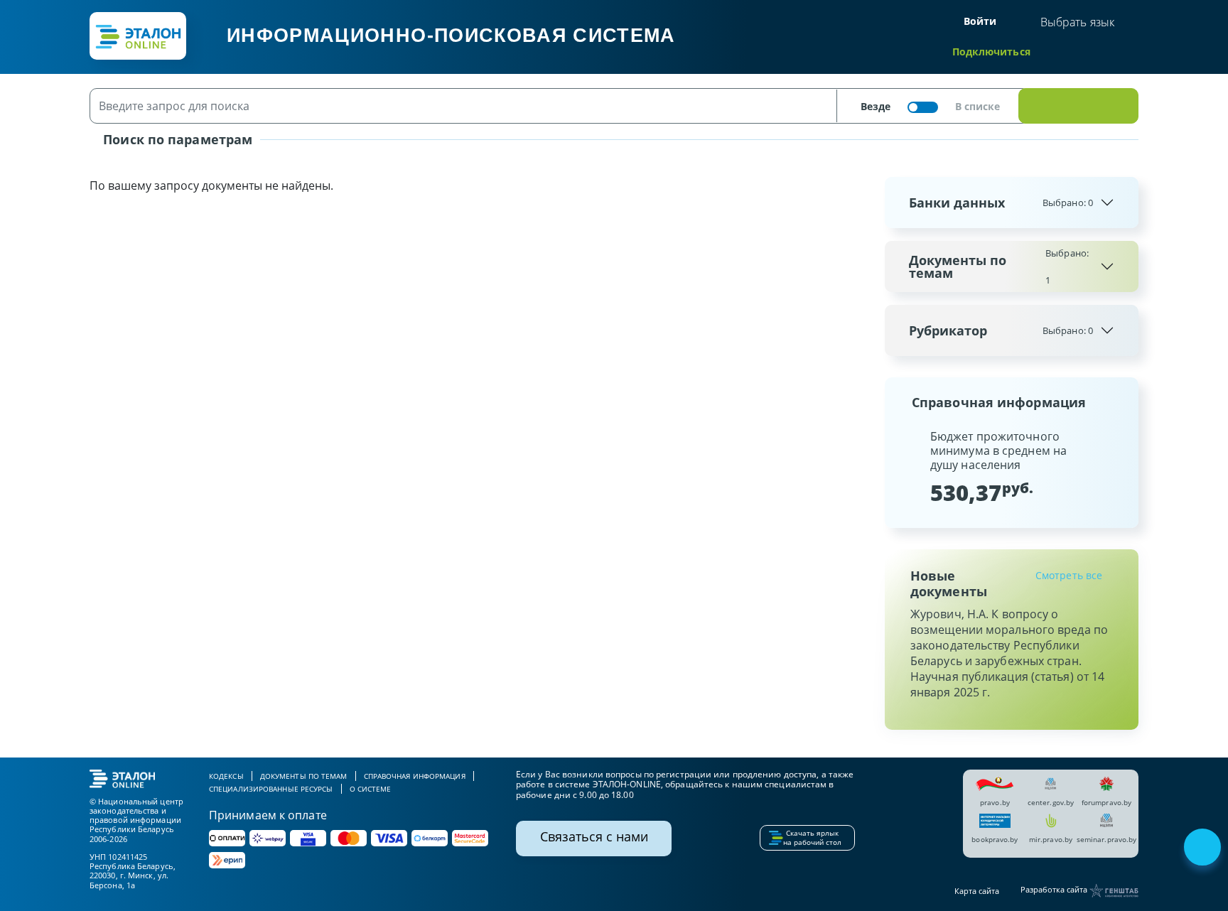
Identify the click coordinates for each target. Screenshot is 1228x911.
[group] (1011, 466)
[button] (907, 466)
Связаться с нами (594, 836)
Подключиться (991, 51)
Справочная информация (414, 776)
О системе (371, 789)
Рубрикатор (1001, 330)
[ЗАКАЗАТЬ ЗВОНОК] (1203, 848)
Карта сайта (976, 890)
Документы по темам (999, 266)
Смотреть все (1068, 575)
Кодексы (226, 776)
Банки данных (1001, 202)
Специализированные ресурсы (271, 789)
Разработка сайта (1054, 890)
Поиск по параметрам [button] (175, 139)
